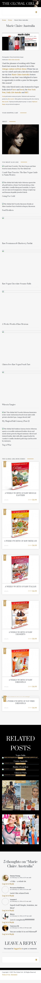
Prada (3, 96)
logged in (17, 949)
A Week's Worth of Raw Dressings (20, 681)
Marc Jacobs (11, 99)
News (18, 781)
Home (4, 20)
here (14, 90)
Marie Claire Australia (14, 59)
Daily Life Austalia (13, 92)
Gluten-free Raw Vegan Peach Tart (16, 364)
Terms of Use (6, 975)
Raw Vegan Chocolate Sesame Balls (16, 284)
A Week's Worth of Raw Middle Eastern (20, 494)
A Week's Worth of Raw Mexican (15, 324)
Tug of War (6, 445)
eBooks (6, 500)
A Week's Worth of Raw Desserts (20, 633)
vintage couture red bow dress (14, 69)
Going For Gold (8, 196)
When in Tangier (9, 405)
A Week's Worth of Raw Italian (20, 587)
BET (26, 92)
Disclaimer (14, 975)
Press (10, 20)
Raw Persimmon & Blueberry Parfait (17, 243)
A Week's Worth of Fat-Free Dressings (20, 702)
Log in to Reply (8, 884)
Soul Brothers (8, 210)
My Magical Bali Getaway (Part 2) (15, 421)
